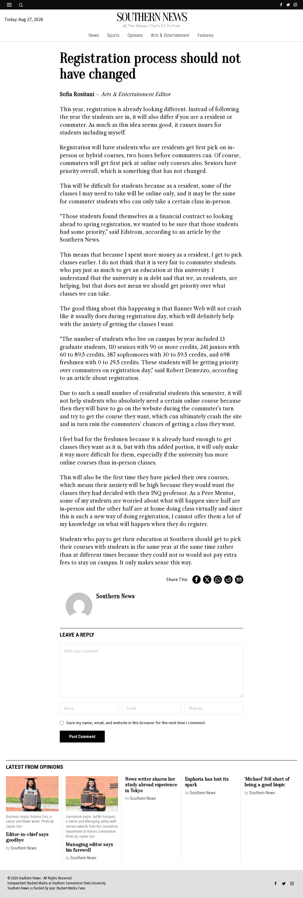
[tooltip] (281, 4)
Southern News (115, 596)
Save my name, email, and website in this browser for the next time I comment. (136, 723)
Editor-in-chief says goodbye (27, 837)
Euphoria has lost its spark (207, 782)
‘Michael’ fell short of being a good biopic (266, 782)
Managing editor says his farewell (89, 847)
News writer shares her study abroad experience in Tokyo (151, 784)
